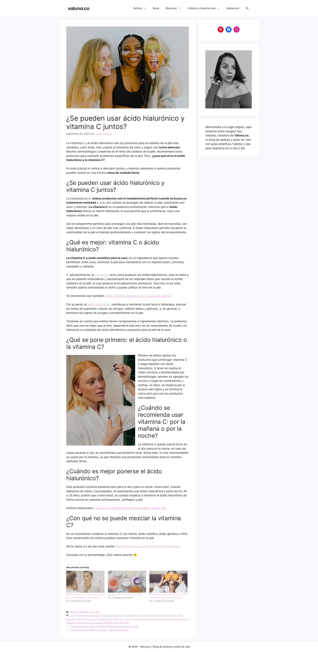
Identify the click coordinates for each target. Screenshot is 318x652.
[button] (247, 8)
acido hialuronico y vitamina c (123, 615)
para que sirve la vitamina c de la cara (115, 619)
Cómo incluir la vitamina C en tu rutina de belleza (138, 296)
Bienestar (171, 8)
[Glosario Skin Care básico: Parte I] (127, 582)
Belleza (137, 8)
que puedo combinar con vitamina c (110, 622)
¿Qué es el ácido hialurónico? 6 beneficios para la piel (130, 508)
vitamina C (102, 275)
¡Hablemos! (232, 8)
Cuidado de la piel (89, 611)
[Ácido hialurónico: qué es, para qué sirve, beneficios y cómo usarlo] (85, 582)
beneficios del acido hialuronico (158, 615)
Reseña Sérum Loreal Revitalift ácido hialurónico (148, 546)
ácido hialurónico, (99, 304)
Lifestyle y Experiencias (201, 8)
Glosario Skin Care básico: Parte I (126, 594)
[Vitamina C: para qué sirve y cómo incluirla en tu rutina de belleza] (168, 582)
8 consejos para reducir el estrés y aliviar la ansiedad (99, 629)
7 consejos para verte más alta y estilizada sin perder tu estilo (104, 626)
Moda (156, 8)
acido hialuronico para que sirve (87, 615)
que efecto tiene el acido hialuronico (157, 619)
